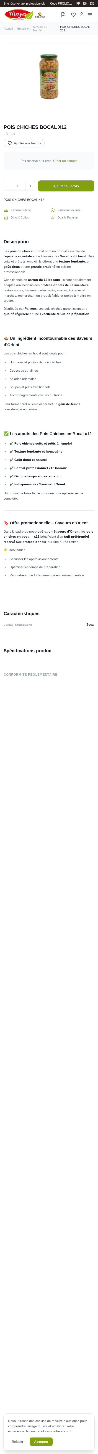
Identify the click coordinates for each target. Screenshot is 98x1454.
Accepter (41, 1441)
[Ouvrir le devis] (63, 14)
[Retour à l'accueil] (24, 14)
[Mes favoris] (73, 14)
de (92, 3)
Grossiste (23, 28)
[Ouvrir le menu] (89, 14)
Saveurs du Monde (40, 28)
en (85, 3)
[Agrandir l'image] (49, 77)
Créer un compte (65, 161)
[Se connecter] (81, 14)
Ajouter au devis (66, 186)
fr (78, 3)
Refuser (17, 1441)
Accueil (8, 28)
